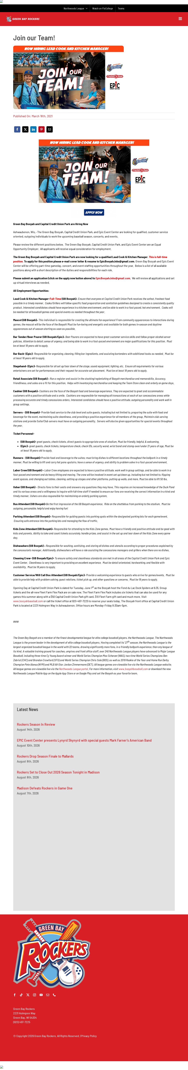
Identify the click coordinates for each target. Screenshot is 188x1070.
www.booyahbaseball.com (28, 601)
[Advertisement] (44, 835)
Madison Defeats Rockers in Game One (45, 788)
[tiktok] (21, 994)
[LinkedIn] (33, 129)
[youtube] (41, 994)
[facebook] (14, 994)
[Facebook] (17, 129)
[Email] (50, 129)
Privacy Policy (89, 1036)
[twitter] (27, 994)
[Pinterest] (41, 129)
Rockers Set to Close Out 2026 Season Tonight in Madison (58, 772)
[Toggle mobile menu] (180, 19)
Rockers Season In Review (36, 724)
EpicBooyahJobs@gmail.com (113, 278)
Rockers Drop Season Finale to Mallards (45, 756)
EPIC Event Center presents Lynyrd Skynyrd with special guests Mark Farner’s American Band (84, 740)
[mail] (47, 994)
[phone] (54, 994)
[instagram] (34, 994)
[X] (25, 129)
